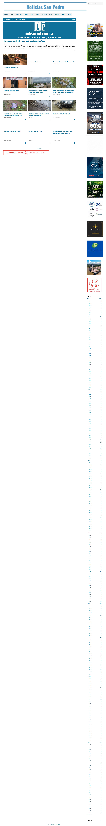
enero (89, 742)
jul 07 (90, 373)
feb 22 (90, 692)
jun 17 (90, 421)
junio (89, 389)
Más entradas (39, 148)
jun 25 (90, 403)
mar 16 (90, 640)
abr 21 (90, 555)
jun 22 (90, 410)
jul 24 (90, 335)
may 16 (90, 496)
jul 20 (90, 344)
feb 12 (90, 715)
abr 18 (90, 562)
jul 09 (90, 369)
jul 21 (90, 341)
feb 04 (90, 733)
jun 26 (90, 401)
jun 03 (90, 453)
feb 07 (90, 726)
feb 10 (90, 719)
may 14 (90, 501)
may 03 (90, 526)
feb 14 (90, 710)
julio (88, 316)
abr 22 (90, 553)
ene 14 (90, 783)
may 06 (90, 519)
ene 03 (90, 808)
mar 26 (90, 617)
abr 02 (90, 599)
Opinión (32, 14)
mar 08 (90, 658)
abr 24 (90, 549)
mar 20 (90, 630)
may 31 (90, 462)
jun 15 (90, 426)
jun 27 (90, 398)
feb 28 (90, 678)
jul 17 (90, 351)
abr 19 (90, 560)
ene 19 (90, 772)
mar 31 (90, 605)
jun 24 (90, 405)
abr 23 (90, 551)
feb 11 (90, 717)
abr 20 (90, 558)
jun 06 (90, 446)
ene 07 (90, 799)
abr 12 (90, 576)
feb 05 (90, 731)
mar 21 (90, 628)
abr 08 (90, 585)
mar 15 (90, 642)
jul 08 (90, 371)
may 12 (90, 505)
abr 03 (90, 596)
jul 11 (90, 364)
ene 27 (90, 753)
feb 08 (90, 724)
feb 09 (90, 722)
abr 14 (90, 571)
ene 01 (90, 813)
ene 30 (90, 747)
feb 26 (90, 683)
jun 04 (90, 451)
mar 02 (90, 671)
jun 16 (90, 423)
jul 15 (90, 355)
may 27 (90, 471)
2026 (88, 298)
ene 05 (90, 803)
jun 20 (90, 414)
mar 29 (90, 610)
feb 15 (90, 708)
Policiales (6, 14)
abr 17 (90, 564)
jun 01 (90, 458)
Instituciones (44, 14)
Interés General (19, 14)
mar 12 (90, 649)
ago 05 (90, 305)
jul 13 (90, 360)
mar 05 (90, 665)
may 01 (90, 530)
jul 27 (90, 328)
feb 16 (90, 706)
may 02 (90, 528)
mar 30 (90, 608)
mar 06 (90, 662)
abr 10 (90, 580)
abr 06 (90, 590)
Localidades (56, 14)
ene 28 (90, 751)
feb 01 (90, 740)
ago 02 (90, 312)
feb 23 (90, 690)
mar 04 (90, 667)
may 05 (90, 521)
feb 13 (90, 712)
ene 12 (90, 788)
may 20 (90, 487)
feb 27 (90, 681)
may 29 (90, 467)
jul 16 (90, 353)
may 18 (90, 492)
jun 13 (90, 430)
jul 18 (90, 348)
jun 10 (90, 437)
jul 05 (90, 378)
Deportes (26, 14)
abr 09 (90, 583)
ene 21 (90, 767)
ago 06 (90, 303)
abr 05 (90, 592)
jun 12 (90, 432)
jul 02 (90, 385)
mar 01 (90, 674)
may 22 (90, 483)
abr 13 (90, 574)
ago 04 (90, 307)
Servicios (69, 14)
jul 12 (90, 362)
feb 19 (90, 699)
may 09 (90, 512)
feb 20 (90, 696)
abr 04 (90, 594)
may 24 (90, 478)
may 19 (90, 489)
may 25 (90, 476)
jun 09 (90, 439)
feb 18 (90, 701)
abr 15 (90, 569)
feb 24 (90, 687)
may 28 (90, 469)
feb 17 (90, 703)
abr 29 (90, 537)
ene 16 (90, 778)
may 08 (90, 514)
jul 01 (90, 387)
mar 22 (90, 626)
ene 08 (90, 797)
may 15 (90, 498)
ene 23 (90, 763)
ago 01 (90, 314)
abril (89, 533)
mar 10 (90, 653)
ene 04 (90, 806)
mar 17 (90, 637)
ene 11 (90, 790)
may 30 (90, 464)
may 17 (90, 494)
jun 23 (90, 407)
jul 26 (90, 330)
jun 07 (90, 444)
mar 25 (90, 619)
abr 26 (90, 544)
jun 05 (90, 448)
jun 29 (90, 394)
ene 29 (90, 749)
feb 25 (90, 685)
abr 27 (90, 542)
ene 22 (90, 765)
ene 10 (90, 792)
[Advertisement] (81, 40)
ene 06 (90, 801)
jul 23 (90, 337)
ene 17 (90, 776)
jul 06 (90, 376)
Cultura (37, 14)
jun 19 (90, 417)
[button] (74, 50)
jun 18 (90, 419)
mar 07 (90, 660)
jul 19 (90, 346)
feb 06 (90, 728)
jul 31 (90, 319)
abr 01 (90, 601)
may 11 (90, 508)
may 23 (90, 480)
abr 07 (90, 587)
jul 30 (90, 321)
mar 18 (90, 635)
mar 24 (90, 621)
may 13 (90, 503)
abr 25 (90, 546)
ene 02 (90, 810)
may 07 (90, 517)
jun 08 (90, 442)
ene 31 (90, 744)
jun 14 (90, 428)
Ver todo (73, 19)
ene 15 (90, 781)
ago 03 (90, 310)
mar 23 (90, 624)
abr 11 (90, 578)
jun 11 (90, 435)
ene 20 (90, 769)
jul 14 (90, 357)
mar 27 (90, 615)
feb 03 (90, 735)
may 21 (90, 485)
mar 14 (90, 644)
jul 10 (90, 366)
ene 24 (90, 760)
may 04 (90, 524)
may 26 (90, 473)
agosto (89, 300)
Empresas (63, 14)
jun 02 (90, 455)
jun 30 (90, 392)
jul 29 (90, 323)
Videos (50, 14)
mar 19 (90, 633)
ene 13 (90, 785)
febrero (89, 676)
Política (11, 14)
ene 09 (90, 794)
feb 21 (90, 694)
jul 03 (90, 382)
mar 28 (90, 612)
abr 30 (90, 535)
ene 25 (90, 758)
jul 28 (90, 326)
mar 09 (90, 656)
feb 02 (90, 737)
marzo (89, 603)
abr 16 (90, 567)
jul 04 (90, 380)
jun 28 (90, 396)
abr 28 (90, 539)
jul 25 (90, 332)
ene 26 (90, 756)
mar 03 (90, 669)
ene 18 (90, 774)
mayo (89, 460)
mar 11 (90, 651)
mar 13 (90, 646)
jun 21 (90, 412)
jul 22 (90, 339)
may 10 (90, 510)
